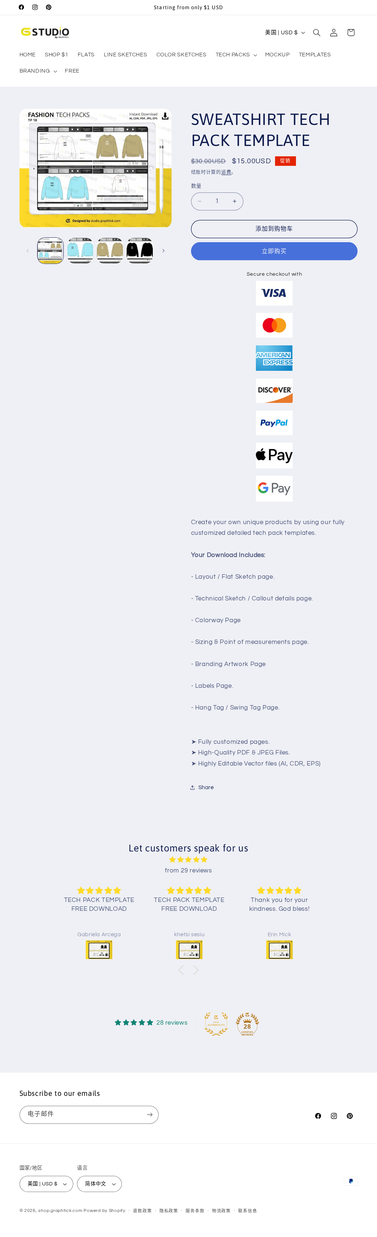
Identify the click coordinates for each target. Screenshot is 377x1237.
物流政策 (221, 1211)
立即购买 (274, 251)
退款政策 (142, 1211)
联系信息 (247, 1211)
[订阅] (149, 1115)
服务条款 (195, 1211)
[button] (235, 55)
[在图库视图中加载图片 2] (80, 251)
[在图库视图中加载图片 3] (110, 251)
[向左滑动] (28, 251)
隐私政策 (168, 1211)
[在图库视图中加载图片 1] (50, 251)
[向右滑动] (163, 251)
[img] (188, 860)
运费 (226, 172)
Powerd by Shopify (105, 1211)
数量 (196, 186)
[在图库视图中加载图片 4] (139, 251)
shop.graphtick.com (60, 1211)
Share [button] (206, 787)
